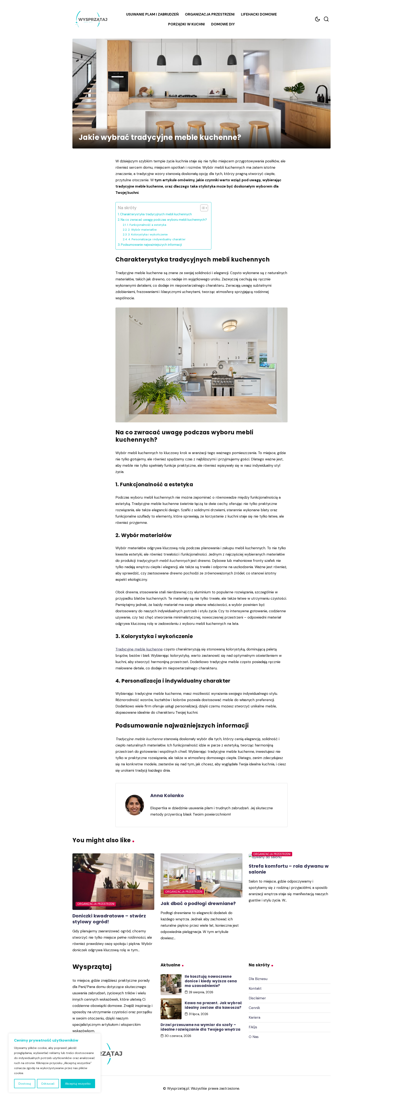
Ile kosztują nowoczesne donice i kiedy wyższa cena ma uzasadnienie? (211, 981)
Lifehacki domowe (259, 14)
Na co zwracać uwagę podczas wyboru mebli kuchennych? (164, 220)
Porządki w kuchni (186, 24)
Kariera (254, 1017)
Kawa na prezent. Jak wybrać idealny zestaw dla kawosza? (213, 1005)
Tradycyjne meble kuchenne (139, 649)
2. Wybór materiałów (142, 229)
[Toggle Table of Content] (202, 208)
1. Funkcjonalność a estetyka (146, 225)
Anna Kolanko (167, 795)
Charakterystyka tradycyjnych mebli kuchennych (156, 214)
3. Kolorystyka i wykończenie (148, 234)
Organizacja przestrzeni (210, 14)
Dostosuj (24, 1083)
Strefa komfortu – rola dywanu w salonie (289, 869)
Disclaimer (257, 998)
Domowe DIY (223, 24)
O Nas (254, 1036)
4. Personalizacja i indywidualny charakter (157, 239)
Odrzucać (48, 1083)
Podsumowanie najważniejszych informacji (151, 245)
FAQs (253, 1027)
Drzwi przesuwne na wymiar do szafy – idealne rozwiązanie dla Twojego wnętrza (201, 1027)
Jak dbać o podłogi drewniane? (198, 903)
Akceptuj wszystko (78, 1083)
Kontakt (255, 988)
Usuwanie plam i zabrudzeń (152, 14)
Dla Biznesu (258, 978)
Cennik (254, 1007)
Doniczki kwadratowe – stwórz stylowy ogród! (109, 919)
